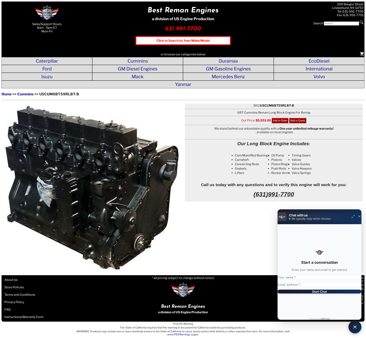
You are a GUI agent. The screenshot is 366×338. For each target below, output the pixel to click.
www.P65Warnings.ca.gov (182, 334)
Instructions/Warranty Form (24, 317)
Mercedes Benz (228, 76)
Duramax (228, 61)
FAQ (7, 309)
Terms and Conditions (19, 295)
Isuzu (47, 76)
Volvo (319, 76)
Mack (138, 76)
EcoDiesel (319, 61)
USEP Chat (325, 318)
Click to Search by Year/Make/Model (183, 40)
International (319, 69)
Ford (47, 69)
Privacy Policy (14, 302)
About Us (11, 280)
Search (318, 23)
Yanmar (183, 84)
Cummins (138, 61)
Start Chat (319, 291)
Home (7, 94)
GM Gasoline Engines (228, 69)
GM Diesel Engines (137, 69)
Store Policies (14, 287)
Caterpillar (47, 61)
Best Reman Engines (183, 10)
